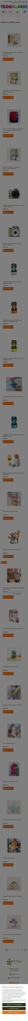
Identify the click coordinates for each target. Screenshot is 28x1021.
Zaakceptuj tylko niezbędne (14, 1004)
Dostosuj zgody (14, 1008)
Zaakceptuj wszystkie (14, 1012)
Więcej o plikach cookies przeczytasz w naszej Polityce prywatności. (13, 1000)
